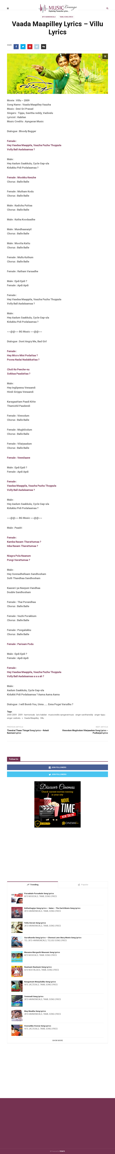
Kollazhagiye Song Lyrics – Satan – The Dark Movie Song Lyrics (52, 908)
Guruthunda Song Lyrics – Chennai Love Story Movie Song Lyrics (52, 938)
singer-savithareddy (84, 715)
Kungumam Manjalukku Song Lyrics (40, 982)
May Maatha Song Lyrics (35, 1011)
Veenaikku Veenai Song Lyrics (37, 1026)
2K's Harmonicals (49, 17)
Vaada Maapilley (31, 718)
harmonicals (29, 715)
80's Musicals (31, 896)
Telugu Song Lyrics (57, 940)
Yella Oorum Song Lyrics (35, 923)
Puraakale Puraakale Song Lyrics (39, 893)
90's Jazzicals (31, 985)
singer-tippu (100, 715)
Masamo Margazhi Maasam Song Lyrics (42, 952)
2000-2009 (12, 715)
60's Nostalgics (32, 970)
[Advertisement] (57, 853)
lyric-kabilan (41, 715)
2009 (20, 715)
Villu (42, 718)
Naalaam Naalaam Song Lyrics (38, 967)
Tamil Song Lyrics (66, 17)
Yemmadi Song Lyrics (33, 996)
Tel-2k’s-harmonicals (35, 940)
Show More (57, 1040)
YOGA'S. (62, 1151)
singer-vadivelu (13, 718)
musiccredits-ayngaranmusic (61, 715)
